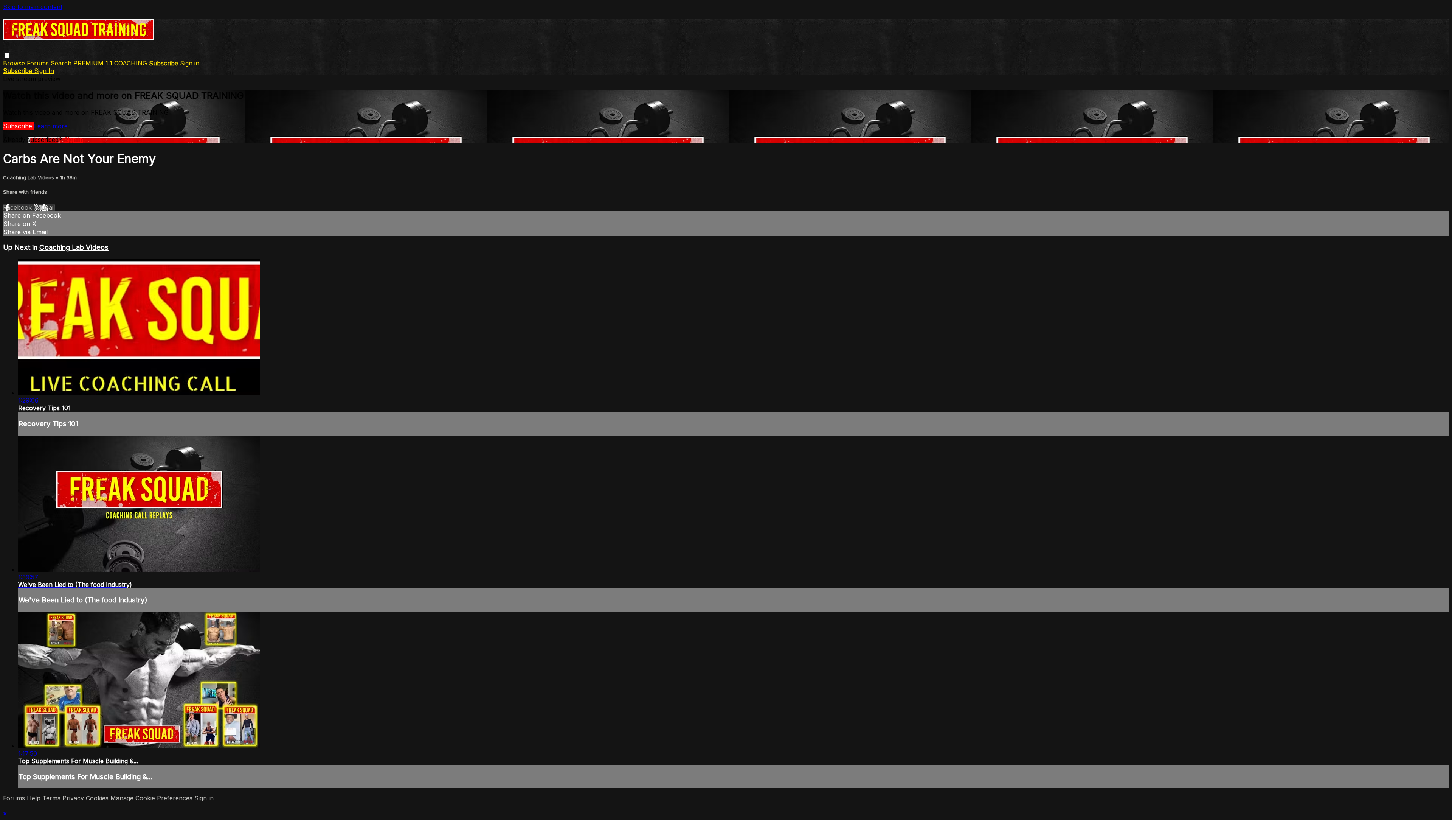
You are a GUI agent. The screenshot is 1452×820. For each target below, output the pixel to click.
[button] (7, 55)
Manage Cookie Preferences (152, 798)
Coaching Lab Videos (29, 177)
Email (47, 207)
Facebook (18, 207)
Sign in (189, 63)
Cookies (98, 798)
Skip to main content (32, 7)
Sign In (44, 71)
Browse (15, 63)
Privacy (74, 798)
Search (62, 63)
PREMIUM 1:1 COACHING (110, 63)
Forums (39, 63)
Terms (52, 798)
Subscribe (18, 126)
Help (34, 798)
